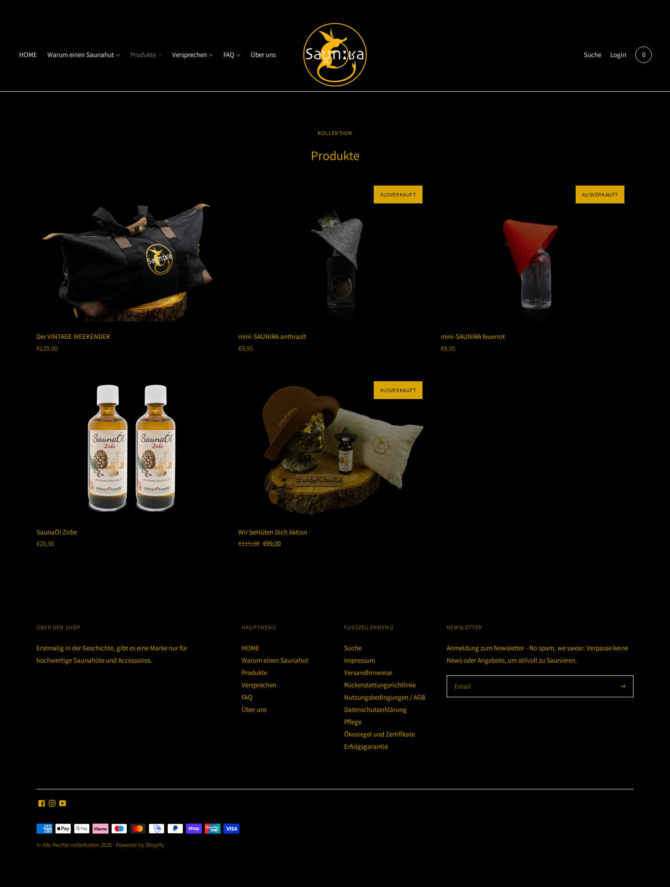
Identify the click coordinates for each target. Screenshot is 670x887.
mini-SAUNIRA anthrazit (272, 336)
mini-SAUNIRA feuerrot (473, 336)
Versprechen (189, 54)
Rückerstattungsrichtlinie (380, 684)
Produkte (143, 54)
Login (618, 54)
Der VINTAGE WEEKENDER (73, 336)
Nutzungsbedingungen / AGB (384, 697)
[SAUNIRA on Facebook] (41, 804)
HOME (28, 54)
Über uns (263, 54)
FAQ (228, 54)
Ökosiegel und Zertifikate (379, 734)
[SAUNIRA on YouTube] (62, 804)
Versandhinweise (368, 672)
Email (463, 676)
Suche (592, 54)
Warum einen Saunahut (80, 54)
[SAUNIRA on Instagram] (52, 804)
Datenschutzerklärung (375, 709)
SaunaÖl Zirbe (56, 532)
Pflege (352, 721)
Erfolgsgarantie (366, 746)
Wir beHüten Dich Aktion (272, 532)
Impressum (359, 660)
